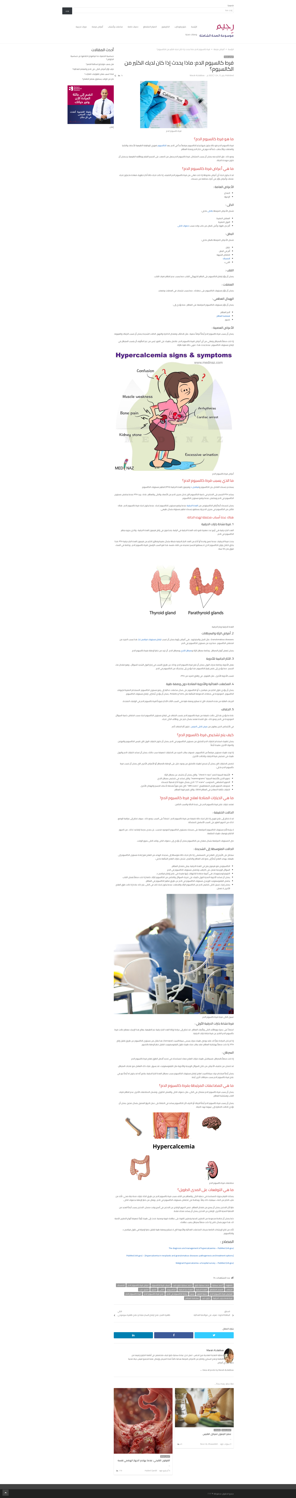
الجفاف (229, 1289)
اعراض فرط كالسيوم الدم (138, 1285)
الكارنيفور (166, 27)
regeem (229, 1285)
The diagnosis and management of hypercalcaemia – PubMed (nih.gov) (201, 1248)
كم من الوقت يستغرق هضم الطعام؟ (98, 79)
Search (231, 5)
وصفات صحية (191, 34)
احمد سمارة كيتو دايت (182, 1285)
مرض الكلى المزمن (199, 727)
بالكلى (210, 211)
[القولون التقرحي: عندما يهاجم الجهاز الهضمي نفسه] (143, 1390)
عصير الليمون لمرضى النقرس (217, 1434)
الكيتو (154, 1289)
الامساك (226, 258)
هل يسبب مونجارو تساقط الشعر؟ (100, 64)
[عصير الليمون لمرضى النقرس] (204, 1390)
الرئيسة (194, 27)
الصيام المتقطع (150, 27)
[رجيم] (216, 31)
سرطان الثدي (186, 651)
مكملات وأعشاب (115, 27)
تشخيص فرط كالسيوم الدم (221, 1294)
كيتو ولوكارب (180, 27)
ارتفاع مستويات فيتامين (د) (149, 639)
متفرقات (217, 1430)
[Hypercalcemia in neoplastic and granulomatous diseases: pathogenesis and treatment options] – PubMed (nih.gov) (180, 1256)
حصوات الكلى (183, 226)
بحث (67, 11)
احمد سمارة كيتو (202, 1285)
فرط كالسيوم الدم (133, 1294)
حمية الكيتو (202, 1294)
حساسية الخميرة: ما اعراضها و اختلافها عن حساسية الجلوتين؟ (92, 57)
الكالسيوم (161, 145)
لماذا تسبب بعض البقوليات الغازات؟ (99, 74)
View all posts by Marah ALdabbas (217, 1370)
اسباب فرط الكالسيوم (161, 1285)
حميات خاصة (133, 27)
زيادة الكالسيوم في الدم (177, 1294)
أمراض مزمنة (97, 27)
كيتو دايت (206, 1298)
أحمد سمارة (217, 1285)
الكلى (161, 1289)
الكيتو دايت (143, 1289)
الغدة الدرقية (192, 506)
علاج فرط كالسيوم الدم (154, 1294)
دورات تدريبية (81, 27)
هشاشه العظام (223, 316)
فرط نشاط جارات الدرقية (222, 1298)
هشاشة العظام (192, 1298)
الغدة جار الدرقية (186, 1289)
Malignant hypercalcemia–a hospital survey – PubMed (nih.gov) (205, 1263)
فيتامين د (195, 487)
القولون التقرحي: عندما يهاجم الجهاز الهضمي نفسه (144, 1460)
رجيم (192, 1294)
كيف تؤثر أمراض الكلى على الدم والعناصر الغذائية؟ (93, 69)
